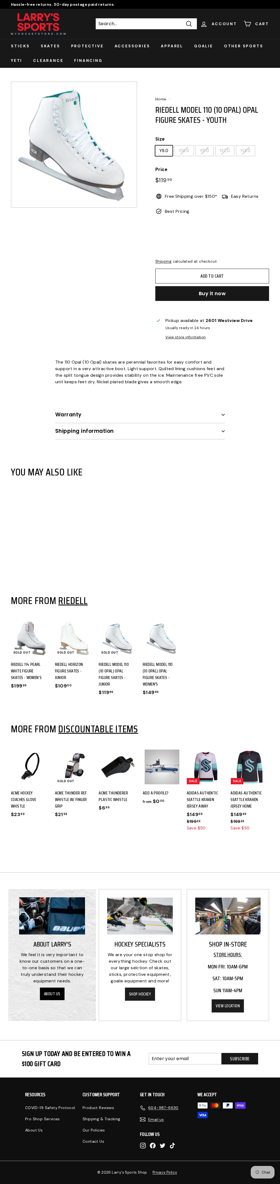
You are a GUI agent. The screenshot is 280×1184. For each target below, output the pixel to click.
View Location (228, 1006)
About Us (52, 994)
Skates (50, 45)
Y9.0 (163, 150)
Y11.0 (204, 150)
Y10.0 (184, 150)
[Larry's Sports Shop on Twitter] (162, 1145)
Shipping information (84, 431)
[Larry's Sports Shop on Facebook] (153, 1145)
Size (160, 139)
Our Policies (94, 1130)
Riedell (73, 600)
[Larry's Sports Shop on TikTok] (172, 1145)
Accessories (132, 45)
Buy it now (212, 293)
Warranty (68, 414)
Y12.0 (225, 150)
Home (161, 99)
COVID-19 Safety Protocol (50, 1107)
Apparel (172, 45)
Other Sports (243, 45)
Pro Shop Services (42, 1118)
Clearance (48, 60)
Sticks (20, 45)
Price (161, 169)
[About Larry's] (52, 916)
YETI (16, 60)
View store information (185, 337)
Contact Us (93, 1141)
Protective (87, 45)
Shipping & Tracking (101, 1118)
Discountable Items (98, 729)
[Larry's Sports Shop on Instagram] (143, 1145)
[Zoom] (74, 144)
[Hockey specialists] (140, 916)
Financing (88, 60)
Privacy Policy (165, 1172)
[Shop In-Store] (228, 916)
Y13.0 (245, 150)
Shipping (163, 261)
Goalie (203, 45)
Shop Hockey (140, 994)
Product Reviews (98, 1107)
